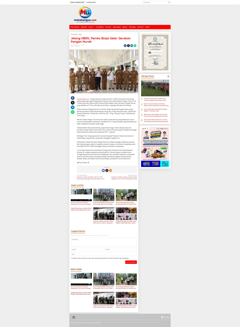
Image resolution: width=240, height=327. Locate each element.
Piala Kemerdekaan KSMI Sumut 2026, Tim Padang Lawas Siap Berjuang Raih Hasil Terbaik (156, 120)
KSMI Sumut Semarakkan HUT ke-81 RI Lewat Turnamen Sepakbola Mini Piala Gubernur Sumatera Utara (155, 115)
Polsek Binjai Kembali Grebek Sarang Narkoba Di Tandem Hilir (126, 203)
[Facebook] (103, 170)
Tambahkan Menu (91, 2)
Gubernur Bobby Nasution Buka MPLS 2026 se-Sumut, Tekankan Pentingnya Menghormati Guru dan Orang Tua (103, 222)
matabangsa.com (83, 99)
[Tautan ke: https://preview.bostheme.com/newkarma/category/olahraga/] (168, 76)
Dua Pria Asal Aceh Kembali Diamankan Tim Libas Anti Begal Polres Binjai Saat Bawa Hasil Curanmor (81, 203)
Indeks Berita (74, 324)
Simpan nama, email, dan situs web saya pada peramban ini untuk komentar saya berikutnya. (100, 258)
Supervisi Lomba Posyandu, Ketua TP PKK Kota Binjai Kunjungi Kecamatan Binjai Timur (90, 177)
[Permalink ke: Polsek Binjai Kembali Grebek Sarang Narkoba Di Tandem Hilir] (126, 195)
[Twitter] (106, 170)
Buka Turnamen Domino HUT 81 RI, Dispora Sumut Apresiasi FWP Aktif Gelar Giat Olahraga (156, 104)
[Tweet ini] (128, 45)
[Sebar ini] (125, 45)
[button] (169, 2)
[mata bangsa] (85, 14)
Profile (106, 322)
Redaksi (112, 322)
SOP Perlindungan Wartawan (140, 322)
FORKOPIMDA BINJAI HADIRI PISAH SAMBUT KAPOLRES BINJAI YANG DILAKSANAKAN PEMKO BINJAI (81, 209)
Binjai (72, 46)
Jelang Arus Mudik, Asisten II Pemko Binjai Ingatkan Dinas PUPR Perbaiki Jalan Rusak (124, 177)
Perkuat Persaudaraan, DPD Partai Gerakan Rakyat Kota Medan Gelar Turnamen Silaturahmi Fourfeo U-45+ (155, 99)
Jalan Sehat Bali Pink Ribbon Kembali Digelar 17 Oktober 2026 (155, 110)
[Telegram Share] (131, 45)
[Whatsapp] (135, 45)
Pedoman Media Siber (123, 322)
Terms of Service (156, 322)
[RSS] (110, 170)
